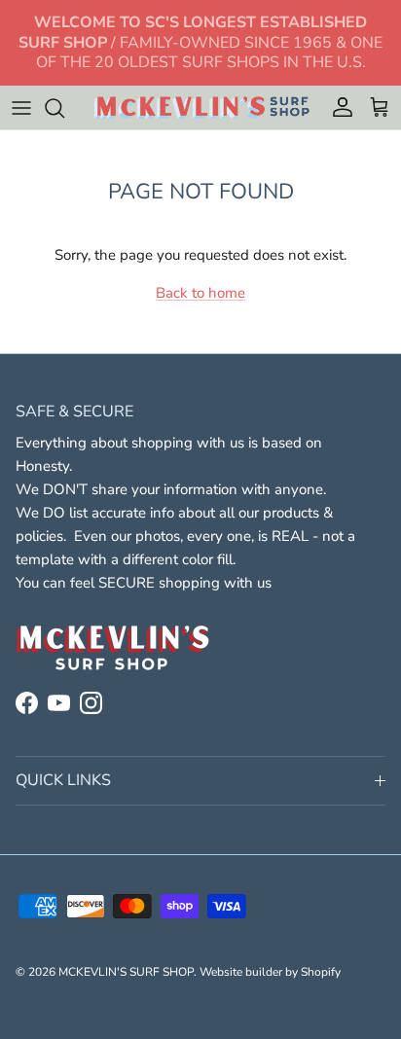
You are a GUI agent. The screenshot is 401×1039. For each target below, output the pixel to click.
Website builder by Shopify (270, 972)
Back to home (200, 293)
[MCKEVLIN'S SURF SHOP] (200, 107)
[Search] (64, 108)
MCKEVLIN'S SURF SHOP (126, 972)
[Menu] (21, 108)
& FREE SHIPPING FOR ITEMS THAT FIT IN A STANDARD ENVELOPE (200, 50)
